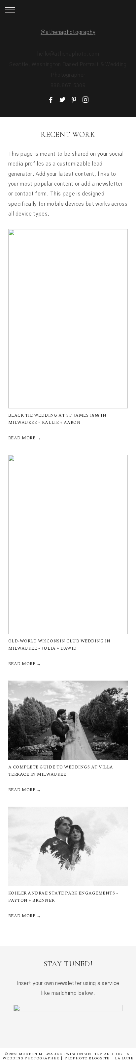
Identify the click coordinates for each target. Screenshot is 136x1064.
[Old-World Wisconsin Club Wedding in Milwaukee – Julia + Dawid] (68, 544)
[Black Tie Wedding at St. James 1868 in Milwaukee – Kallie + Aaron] (68, 318)
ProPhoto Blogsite (86, 1058)
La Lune (124, 1058)
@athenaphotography (68, 32)
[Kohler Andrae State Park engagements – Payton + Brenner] (68, 846)
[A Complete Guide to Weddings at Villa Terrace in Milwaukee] (68, 720)
